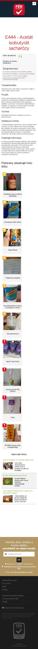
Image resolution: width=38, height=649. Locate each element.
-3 (4, 370)
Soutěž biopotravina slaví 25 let (15, 475)
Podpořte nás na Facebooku (13, 608)
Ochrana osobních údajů (10, 599)
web (16, 79)
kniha (29, 71)
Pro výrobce (6, 583)
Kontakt (4, 589)
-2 (4, 342)
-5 (4, 398)
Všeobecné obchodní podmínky (13, 595)
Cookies (4, 602)
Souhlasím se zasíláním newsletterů (20, 564)
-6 (4, 426)
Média (4, 586)
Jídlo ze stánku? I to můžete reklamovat (18, 460)
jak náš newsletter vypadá (23, 572)
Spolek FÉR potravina (9, 580)
